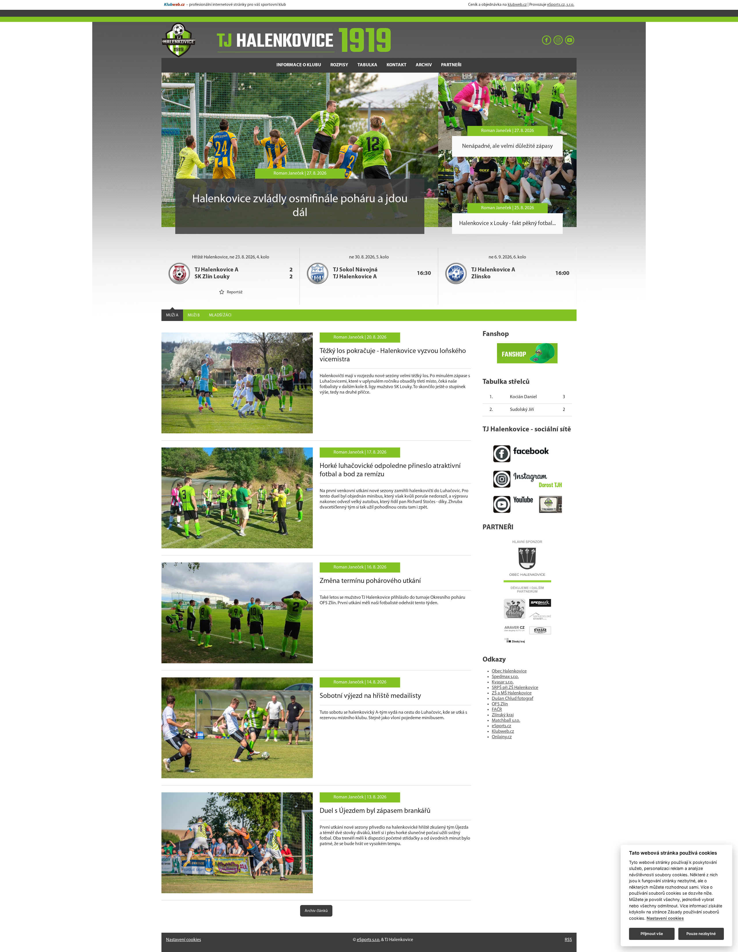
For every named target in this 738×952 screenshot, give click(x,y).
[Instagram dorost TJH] (527, 479)
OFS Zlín (500, 704)
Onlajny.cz (502, 737)
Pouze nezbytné (701, 933)
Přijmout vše (652, 933)
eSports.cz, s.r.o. (560, 5)
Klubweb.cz (503, 731)
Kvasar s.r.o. (502, 682)
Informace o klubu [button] (298, 65)
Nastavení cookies (183, 940)
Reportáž (234, 292)
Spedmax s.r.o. (505, 677)
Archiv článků (316, 911)
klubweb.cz (517, 5)
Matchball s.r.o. (506, 720)
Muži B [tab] (194, 315)
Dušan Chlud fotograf (512, 698)
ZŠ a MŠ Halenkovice (512, 693)
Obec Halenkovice (509, 671)
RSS (568, 940)
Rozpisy (339, 65)
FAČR (497, 709)
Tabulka (367, 65)
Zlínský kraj (503, 715)
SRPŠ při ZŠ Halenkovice (515, 687)
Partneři (451, 65)
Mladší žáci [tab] (220, 315)
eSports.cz (501, 726)
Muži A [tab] (172, 315)
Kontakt (396, 65)
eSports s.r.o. (368, 940)
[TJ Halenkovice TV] (527, 504)
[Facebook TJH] (527, 454)
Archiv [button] (424, 65)
